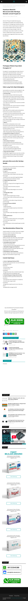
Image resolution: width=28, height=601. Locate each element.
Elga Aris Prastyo (7, 16)
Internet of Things (9, 330)
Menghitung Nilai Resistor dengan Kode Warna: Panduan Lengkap (17, 404)
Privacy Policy (16, 595)
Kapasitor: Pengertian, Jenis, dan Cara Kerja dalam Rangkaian (16, 398)
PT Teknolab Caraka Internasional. (17, 597)
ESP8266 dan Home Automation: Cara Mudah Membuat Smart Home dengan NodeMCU (17, 354)
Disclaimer (11, 595)
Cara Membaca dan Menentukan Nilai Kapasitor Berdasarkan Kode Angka (16, 410)
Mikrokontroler (9, 5)
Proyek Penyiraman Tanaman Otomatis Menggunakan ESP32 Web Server (16, 342)
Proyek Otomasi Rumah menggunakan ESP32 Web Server (16, 348)
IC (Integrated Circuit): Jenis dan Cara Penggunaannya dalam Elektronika (16, 421)
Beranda (4, 5)
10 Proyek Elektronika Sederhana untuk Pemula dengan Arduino (16, 415)
